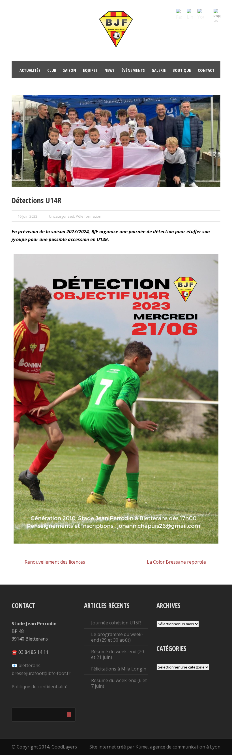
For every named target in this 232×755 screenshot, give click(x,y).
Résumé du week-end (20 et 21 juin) (117, 654)
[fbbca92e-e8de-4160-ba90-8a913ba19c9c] (116, 141)
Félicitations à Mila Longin (118, 669)
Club (51, 70)
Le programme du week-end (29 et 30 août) (117, 637)
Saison (69, 70)
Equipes (90, 70)
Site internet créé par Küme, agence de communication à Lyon (154, 747)
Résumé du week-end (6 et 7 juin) (119, 683)
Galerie (159, 70)
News (109, 70)
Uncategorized (61, 216)
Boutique (182, 70)
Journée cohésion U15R (116, 623)
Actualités (30, 70)
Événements (133, 70)
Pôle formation (88, 216)
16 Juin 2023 (27, 216)
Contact (206, 70)
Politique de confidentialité (40, 686)
